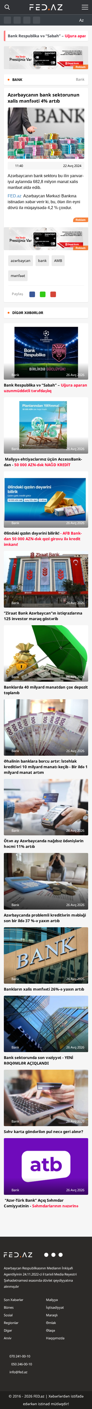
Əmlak (51, 1322)
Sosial (8, 1315)
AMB (58, 260)
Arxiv (8, 1338)
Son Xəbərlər (13, 1299)
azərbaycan (20, 260)
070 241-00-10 (19, 1356)
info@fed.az (18, 1372)
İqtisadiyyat (55, 1307)
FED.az (14, 196)
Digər (8, 1330)
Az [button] (82, 20)
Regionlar (11, 1322)
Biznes (9, 1307)
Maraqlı (51, 1315)
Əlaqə (50, 1330)
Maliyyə (52, 1299)
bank (42, 260)
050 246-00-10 (21, 1364)
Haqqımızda (55, 1338)
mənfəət (18, 275)
